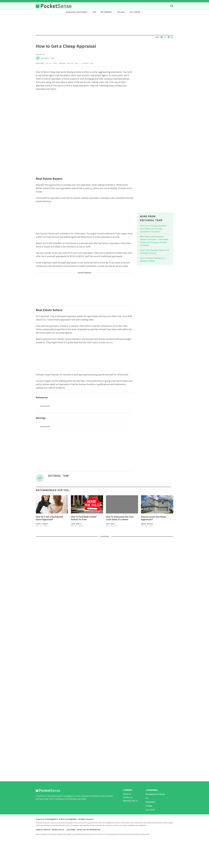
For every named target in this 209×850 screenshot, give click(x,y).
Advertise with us (130, 801)
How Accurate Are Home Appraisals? (153, 518)
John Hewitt (76, 524)
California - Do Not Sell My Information (83, 830)
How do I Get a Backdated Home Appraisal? (49, 518)
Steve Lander (42, 524)
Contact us (127, 797)
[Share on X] (165, 37)
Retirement (106, 12)
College (121, 12)
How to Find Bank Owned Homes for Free (83, 518)
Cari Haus (110, 524)
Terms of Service (43, 830)
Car (94, 12)
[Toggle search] (171, 5)
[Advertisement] (84, 157)
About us (127, 794)
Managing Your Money (76, 12)
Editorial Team (45, 58)
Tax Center (135, 12)
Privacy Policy (58, 830)
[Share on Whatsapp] (172, 37)
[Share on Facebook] (162, 37)
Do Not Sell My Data (156, 834)
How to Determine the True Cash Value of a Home (119, 518)
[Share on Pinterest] (169, 37)
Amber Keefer (147, 524)
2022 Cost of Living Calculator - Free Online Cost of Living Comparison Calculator (154, 229)
